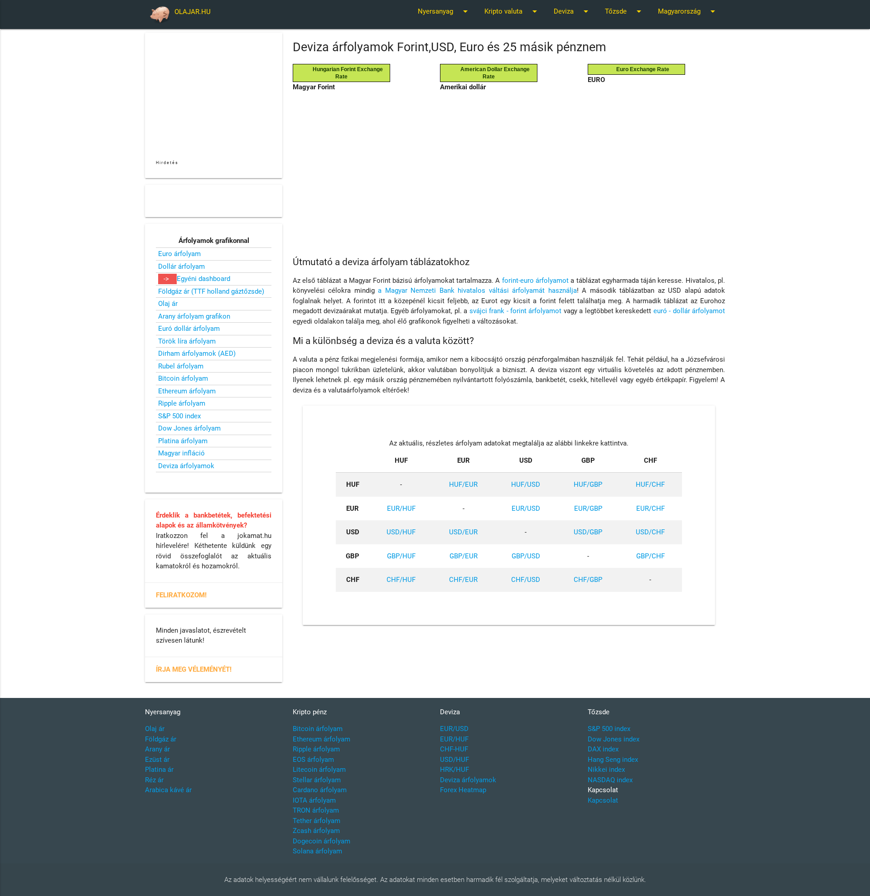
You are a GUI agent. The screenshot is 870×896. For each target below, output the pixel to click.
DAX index (603, 749)
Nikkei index (606, 769)
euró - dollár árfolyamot (689, 311)
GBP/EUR (464, 556)
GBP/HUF (401, 556)
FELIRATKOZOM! (181, 595)
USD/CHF (650, 532)
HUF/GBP (588, 484)
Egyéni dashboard (203, 279)
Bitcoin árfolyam (183, 378)
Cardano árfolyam (320, 790)
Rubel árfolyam (180, 366)
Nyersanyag (444, 11)
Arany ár (157, 749)
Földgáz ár (160, 739)
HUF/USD (525, 484)
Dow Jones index (613, 739)
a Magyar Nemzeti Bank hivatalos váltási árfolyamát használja (477, 290)
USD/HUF (401, 532)
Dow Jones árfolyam (189, 428)
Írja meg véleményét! (194, 669)
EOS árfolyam (313, 760)
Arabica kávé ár (168, 790)
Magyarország (688, 11)
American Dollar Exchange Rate (492, 73)
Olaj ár (168, 304)
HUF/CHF (650, 484)
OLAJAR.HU (192, 12)
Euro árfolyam (179, 254)
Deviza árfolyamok (186, 466)
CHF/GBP (588, 580)
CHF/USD (525, 580)
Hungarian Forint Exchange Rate (345, 73)
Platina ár (159, 769)
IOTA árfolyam (314, 800)
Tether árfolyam (316, 821)
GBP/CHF (650, 556)
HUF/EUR (463, 484)
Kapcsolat (603, 800)
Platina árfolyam (183, 441)
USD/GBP (588, 532)
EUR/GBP (588, 508)
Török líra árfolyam (187, 341)
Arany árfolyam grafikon (194, 316)
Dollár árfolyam (181, 266)
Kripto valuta (512, 11)
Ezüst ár (157, 760)
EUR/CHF (650, 508)
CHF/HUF (401, 580)
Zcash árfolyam (316, 831)
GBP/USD (526, 556)
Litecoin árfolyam (319, 769)
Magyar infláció (181, 453)
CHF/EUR (463, 580)
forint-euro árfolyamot (535, 280)
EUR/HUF (401, 508)
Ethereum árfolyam (187, 391)
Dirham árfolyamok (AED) (197, 353)
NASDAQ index (610, 780)
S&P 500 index (179, 416)
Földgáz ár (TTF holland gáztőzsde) (211, 291)
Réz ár (154, 780)
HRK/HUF (454, 769)
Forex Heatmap (463, 790)
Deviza (572, 11)
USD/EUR (463, 532)
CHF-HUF (454, 749)
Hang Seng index (613, 760)
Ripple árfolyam (181, 403)
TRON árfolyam (316, 810)
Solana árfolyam (317, 851)
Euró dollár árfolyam (189, 328)
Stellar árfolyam (317, 780)
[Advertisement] (509, 165)
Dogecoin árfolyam (321, 841)
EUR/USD (526, 508)
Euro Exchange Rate (640, 69)
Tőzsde (624, 11)
